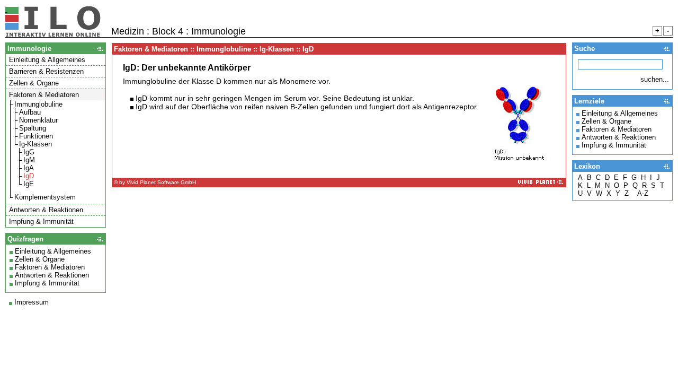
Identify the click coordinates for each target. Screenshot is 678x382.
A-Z (642, 193)
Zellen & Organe (40, 259)
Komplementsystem (45, 197)
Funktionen (36, 136)
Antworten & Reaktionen (52, 275)
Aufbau (30, 112)
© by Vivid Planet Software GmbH (155, 182)
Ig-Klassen (35, 144)
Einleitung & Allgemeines (53, 251)
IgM (29, 160)
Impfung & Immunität (47, 283)
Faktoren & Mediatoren (50, 267)
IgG (28, 152)
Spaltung (32, 128)
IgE (28, 184)
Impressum (31, 302)
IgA (28, 168)
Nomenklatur (38, 120)
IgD (28, 176)
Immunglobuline (38, 104)
